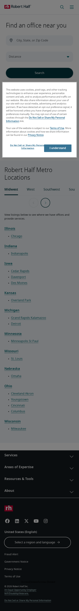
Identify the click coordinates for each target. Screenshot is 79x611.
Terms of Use (57, 128)
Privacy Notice (36, 135)
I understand (58, 148)
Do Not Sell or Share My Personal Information (27, 146)
